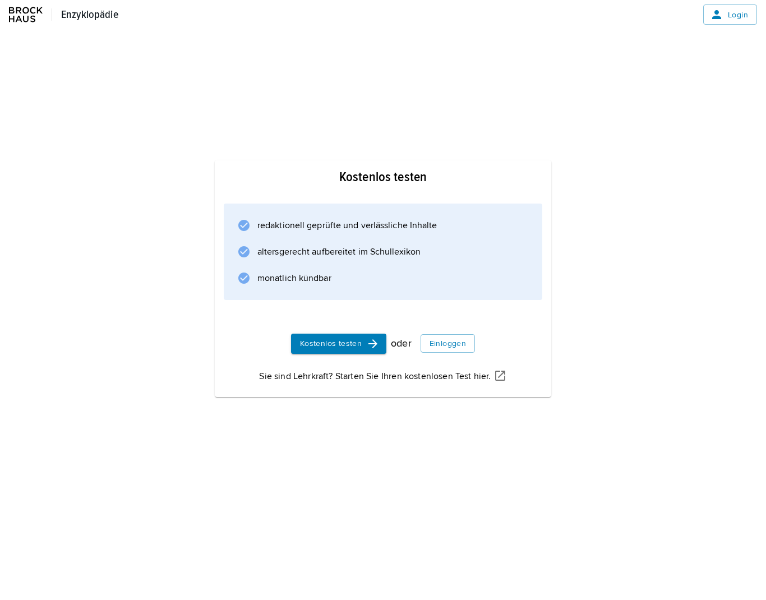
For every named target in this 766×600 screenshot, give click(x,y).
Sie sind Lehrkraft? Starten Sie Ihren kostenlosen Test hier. (375, 376)
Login (738, 15)
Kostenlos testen (331, 343)
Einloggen (448, 343)
